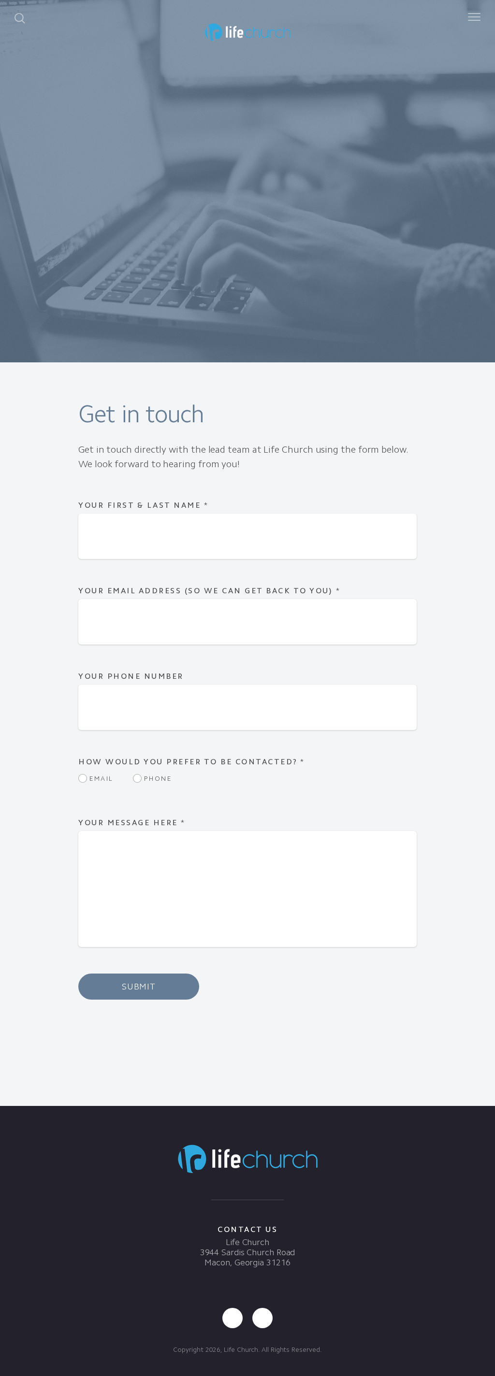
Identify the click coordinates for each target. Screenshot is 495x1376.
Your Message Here (132, 822)
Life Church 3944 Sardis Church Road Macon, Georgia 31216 (247, 1252)
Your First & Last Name (143, 505)
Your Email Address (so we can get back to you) (209, 590)
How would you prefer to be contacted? (191, 761)
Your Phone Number (131, 676)
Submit (139, 986)
